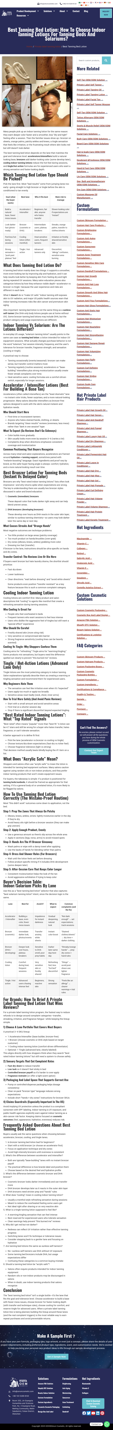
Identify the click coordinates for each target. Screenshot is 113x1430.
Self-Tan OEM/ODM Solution (91, 80)
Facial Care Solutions (87, 134)
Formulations (69, 1378)
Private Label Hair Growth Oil (91, 410)
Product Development (26, 11)
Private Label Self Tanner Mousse (93, 104)
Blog (86, 11)
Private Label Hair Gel (87, 480)
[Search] (106, 60)
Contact (76, 11)
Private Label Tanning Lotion (91, 94)
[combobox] (89, 60)
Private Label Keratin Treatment (92, 520)
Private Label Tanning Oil (89, 89)
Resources (21, 15)
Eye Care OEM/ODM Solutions (91, 189)
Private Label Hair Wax (88, 475)
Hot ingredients (91, 1378)
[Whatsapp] (107, 1424)
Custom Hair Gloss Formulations (93, 305)
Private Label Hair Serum (89, 415)
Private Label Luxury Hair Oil (91, 436)
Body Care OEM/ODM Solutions (92, 138)
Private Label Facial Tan (88, 99)
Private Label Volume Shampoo (92, 506)
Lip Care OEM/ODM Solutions (91, 176)
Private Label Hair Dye (88, 471)
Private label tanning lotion (47, 46)
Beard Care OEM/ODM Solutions (93, 143)
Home (29, 46)
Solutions (48, 11)
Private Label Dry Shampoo (90, 441)
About (62, 11)
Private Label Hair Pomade (90, 485)
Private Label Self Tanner (89, 84)
